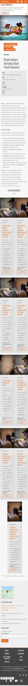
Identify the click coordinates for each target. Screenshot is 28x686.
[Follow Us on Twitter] (11, 680)
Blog (21, 657)
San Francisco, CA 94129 (8, 608)
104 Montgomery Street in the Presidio (12, 605)
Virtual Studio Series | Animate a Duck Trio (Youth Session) (21, 310)
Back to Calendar (11, 44)
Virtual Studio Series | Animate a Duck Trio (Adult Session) (7, 310)
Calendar (4, 13)
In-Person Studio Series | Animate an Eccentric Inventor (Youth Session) (14, 533)
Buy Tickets (9, 47)
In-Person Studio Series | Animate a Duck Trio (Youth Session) (7, 458)
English (8, 678)
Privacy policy (15, 668)
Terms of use (21, 668)
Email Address (5, 633)
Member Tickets (10, 50)
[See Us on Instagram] (21, 680)
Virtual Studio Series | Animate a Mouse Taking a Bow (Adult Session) (7, 231)
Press (21, 660)
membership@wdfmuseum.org (16, 143)
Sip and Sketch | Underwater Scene (7, 382)
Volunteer (21, 650)
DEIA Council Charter (7, 658)
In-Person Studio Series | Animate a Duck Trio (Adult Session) (21, 385)
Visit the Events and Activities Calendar (14, 576)
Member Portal (14, 160)
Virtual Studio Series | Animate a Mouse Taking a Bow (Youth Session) (21, 231)
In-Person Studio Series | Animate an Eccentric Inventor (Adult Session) (21, 459)
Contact (6, 654)
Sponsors (21, 654)
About (7, 650)
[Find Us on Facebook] (6, 680)
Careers (6, 662)
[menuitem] (18, 1)
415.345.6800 (5, 610)
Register (7, 272)
